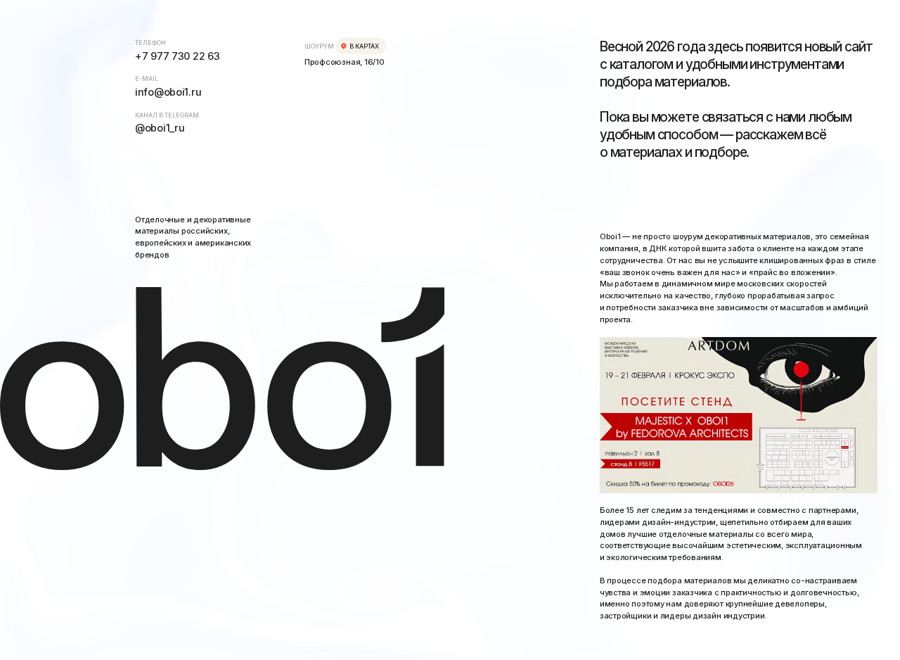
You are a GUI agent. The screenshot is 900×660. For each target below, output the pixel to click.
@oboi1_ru (159, 128)
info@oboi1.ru (168, 92)
